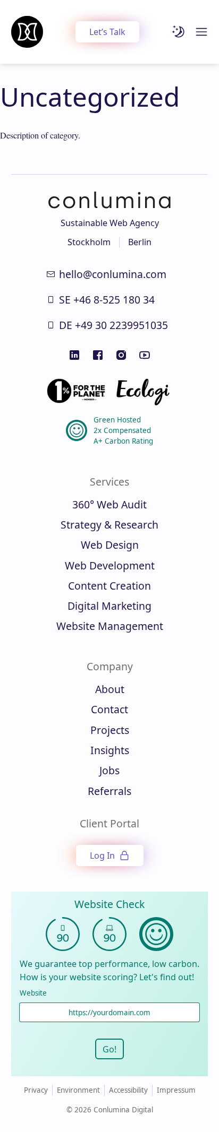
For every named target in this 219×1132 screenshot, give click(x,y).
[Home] (27, 32)
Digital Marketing (109, 606)
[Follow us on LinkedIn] (74, 355)
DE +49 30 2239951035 (113, 325)
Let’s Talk (107, 32)
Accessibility (128, 1090)
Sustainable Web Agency (110, 223)
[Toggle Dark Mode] (178, 31)
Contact (109, 709)
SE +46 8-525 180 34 (107, 299)
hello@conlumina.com (112, 274)
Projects (109, 730)
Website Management (109, 626)
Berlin (139, 242)
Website (33, 993)
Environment (78, 1090)
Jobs (109, 770)
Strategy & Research (109, 524)
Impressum (176, 1090)
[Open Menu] (201, 31)
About (109, 689)
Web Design (110, 545)
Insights (109, 750)
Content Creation (109, 585)
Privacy (36, 1090)
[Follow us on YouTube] (144, 355)
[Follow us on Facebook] (97, 355)
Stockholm (89, 242)
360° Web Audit (109, 504)
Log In (102, 855)
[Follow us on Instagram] (121, 355)
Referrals (109, 791)
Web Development (110, 565)
